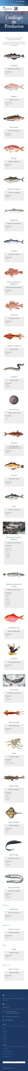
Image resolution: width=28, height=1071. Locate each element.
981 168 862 (9, 1020)
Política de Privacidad (7, 1051)
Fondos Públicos (6, 1056)
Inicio (4, 1028)
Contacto (5, 1041)
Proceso (4, 1036)
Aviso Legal (5, 1049)
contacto (23, 44)
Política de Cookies (7, 1054)
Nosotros (5, 1031)
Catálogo (5, 1038)
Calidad (4, 1033)
